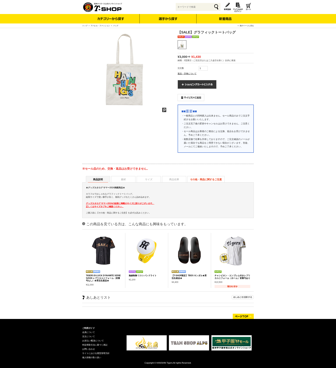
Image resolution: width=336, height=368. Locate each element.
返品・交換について (187, 73)
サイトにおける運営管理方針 (96, 353)
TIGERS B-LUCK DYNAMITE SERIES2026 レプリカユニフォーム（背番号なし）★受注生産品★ (103, 278)
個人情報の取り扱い (91, 357)
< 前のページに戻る (246, 26)
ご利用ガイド (88, 328)
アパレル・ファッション (100, 26)
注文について (88, 336)
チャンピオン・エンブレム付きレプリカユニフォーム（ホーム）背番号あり (232, 276)
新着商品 (225, 16)
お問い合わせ (88, 349)
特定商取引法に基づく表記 (94, 345)
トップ (85, 26)
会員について (88, 332)
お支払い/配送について (93, 340)
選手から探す (168, 18)
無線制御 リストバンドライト (143, 275)
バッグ (115, 26)
